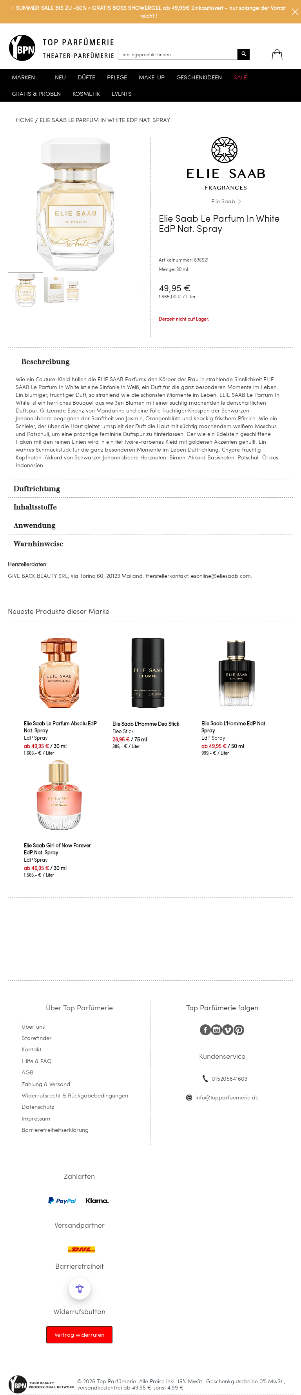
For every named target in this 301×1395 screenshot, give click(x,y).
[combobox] (178, 54)
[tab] (150, 361)
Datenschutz (38, 1106)
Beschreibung (46, 361)
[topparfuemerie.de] (61, 48)
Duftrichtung (37, 488)
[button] (61, 289)
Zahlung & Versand (46, 1084)
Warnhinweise (38, 543)
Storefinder (37, 1038)
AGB (27, 1072)
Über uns (33, 1026)
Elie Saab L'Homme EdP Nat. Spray (234, 727)
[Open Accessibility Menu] (80, 1289)
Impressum (36, 1118)
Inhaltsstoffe (35, 507)
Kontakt (32, 1049)
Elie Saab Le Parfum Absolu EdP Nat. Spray (60, 727)
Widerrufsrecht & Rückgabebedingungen (75, 1095)
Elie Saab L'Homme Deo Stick (145, 723)
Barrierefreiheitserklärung (55, 1129)
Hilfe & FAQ (37, 1061)
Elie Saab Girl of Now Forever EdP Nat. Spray (57, 849)
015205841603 (229, 1078)
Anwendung (35, 525)
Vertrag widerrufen (79, 1334)
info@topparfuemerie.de (227, 1097)
